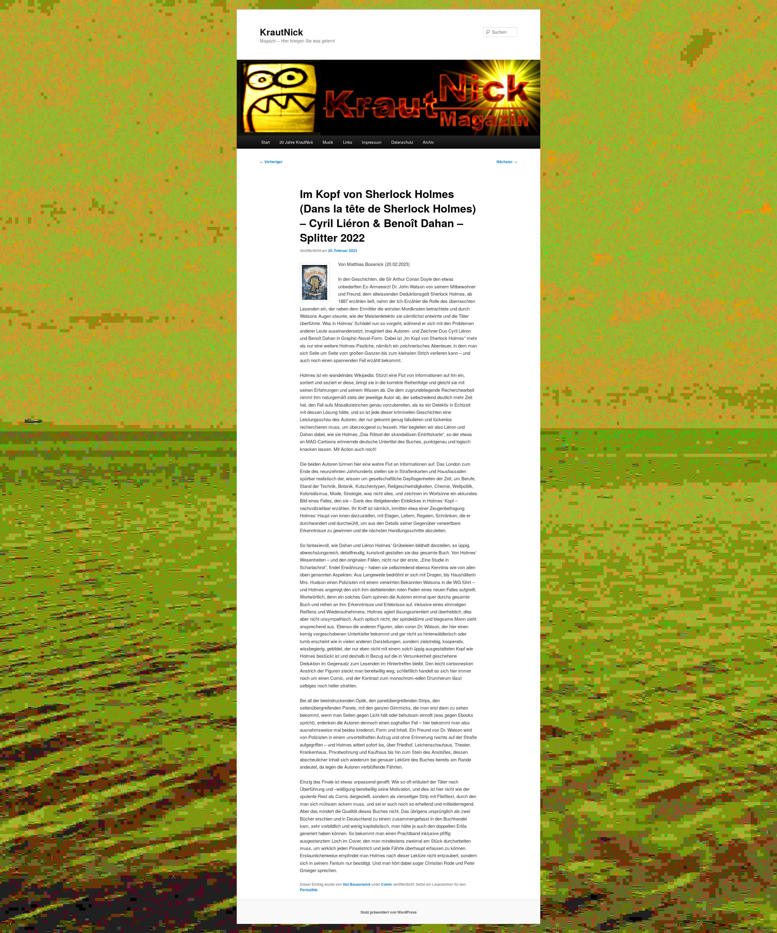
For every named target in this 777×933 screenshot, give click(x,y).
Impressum (372, 142)
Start (265, 142)
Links (347, 142)
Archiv (428, 142)
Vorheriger (271, 161)
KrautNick (281, 31)
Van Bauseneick (357, 884)
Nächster (507, 161)
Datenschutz (402, 142)
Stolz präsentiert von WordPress (389, 912)
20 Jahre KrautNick (296, 142)
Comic (386, 884)
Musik (328, 142)
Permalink (308, 889)
